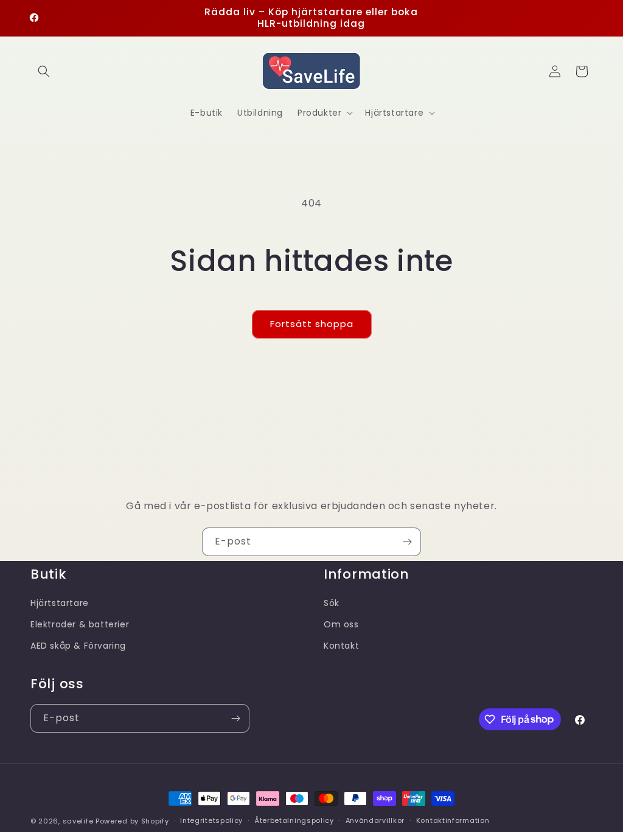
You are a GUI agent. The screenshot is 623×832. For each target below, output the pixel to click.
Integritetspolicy (211, 820)
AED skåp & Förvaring (78, 646)
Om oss (341, 624)
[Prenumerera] (407, 541)
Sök (331, 603)
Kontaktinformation (453, 820)
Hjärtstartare (59, 603)
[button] (43, 71)
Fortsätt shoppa (311, 323)
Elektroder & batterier (79, 624)
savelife (78, 821)
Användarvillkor (375, 820)
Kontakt (341, 646)
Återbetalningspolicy (294, 820)
